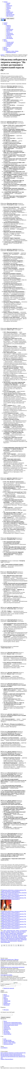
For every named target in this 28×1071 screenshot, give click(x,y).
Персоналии (9, 13)
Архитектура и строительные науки (12, 1022)
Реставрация (14, 934)
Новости (8, 6)
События (8, 8)
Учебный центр (4, 939)
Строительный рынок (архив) (10, 1025)
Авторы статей (10, 42)
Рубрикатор (9, 5)
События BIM (6, 1001)
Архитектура (9, 33)
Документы (9, 37)
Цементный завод (11, 930)
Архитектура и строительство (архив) (12, 1023)
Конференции (9, 12)
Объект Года (14, 931)
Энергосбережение (5, 942)
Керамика (20, 940)
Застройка (15, 937)
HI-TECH (8, 35)
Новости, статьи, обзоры (12, 51)
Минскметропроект (12, 940)
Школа (2, 933)
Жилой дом (9, 937)
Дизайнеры (9, 44)
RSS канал (6, 1009)
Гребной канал (12, 933)
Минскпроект (20, 933)
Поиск (7, 4)
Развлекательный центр (14, 939)
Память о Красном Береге (7, 1059)
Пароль (3, 985)
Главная (5, 1)
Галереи (8, 10)
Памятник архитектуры (11, 935)
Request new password (8, 988)
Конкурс (3, 938)
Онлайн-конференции (8, 1041)
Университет (8, 934)
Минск (18, 930)
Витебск (6, 933)
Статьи (5, 24)
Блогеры (8, 46)
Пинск (24, 931)
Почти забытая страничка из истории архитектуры (13, 1052)
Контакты (5, 48)
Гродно (2, 934)
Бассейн (20, 931)
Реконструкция (22, 937)
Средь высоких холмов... (7, 974)
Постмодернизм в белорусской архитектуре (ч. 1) (13, 1055)
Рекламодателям (10, 14)
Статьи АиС (6, 1026)
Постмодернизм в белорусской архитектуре (11, 1054)
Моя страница (9, 15)
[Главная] (3, 18)
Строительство (10, 34)
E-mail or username (5, 984)
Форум (5, 47)
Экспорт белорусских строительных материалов (12, 967)
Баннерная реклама (11, 52)
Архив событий (7, 1034)
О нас (4, 1038)
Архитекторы (9, 43)
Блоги (7, 9)
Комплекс (8, 931)
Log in (2, 990)
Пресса (8, 31)
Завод (4, 930)
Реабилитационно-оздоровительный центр (15, 938)
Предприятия (9, 38)
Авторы (5, 40)
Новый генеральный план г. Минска (9, 959)
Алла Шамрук (4, 1047)
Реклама (5, 49)
